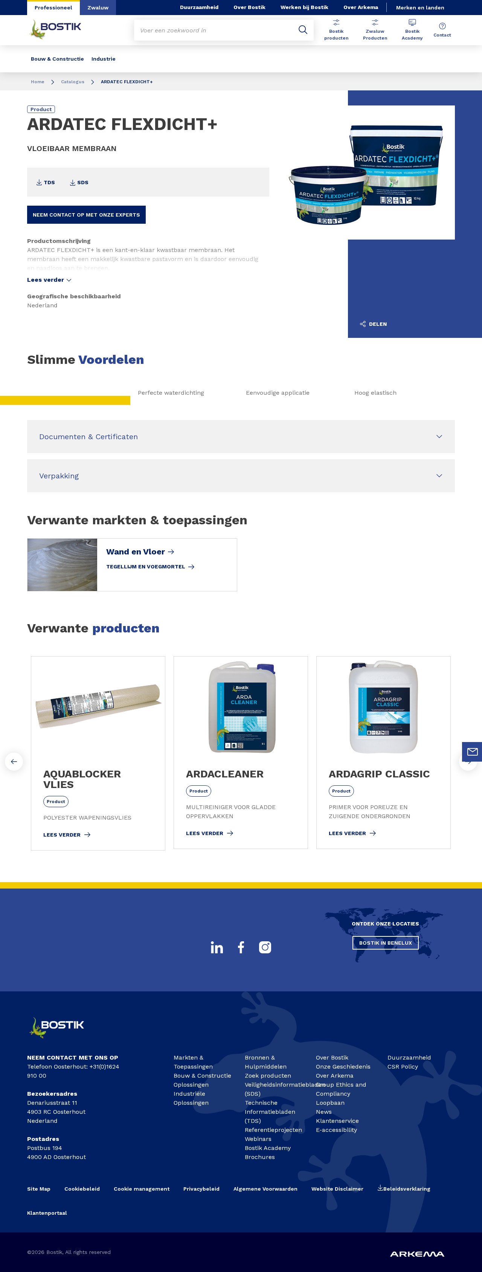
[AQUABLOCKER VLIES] (98, 753)
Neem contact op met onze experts (86, 215)
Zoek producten (268, 1075)
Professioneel (53, 8)
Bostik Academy (412, 35)
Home (37, 81)
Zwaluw (97, 8)
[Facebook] (241, 947)
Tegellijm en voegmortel (145, 566)
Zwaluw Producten (375, 35)
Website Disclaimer (337, 1189)
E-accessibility (336, 1129)
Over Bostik (249, 7)
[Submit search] (303, 30)
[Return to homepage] (61, 30)
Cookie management (141, 1189)
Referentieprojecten (273, 1129)
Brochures (260, 1157)
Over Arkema (360, 7)
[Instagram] (265, 947)
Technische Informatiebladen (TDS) (270, 1111)
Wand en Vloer (135, 552)
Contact (442, 35)
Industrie (104, 59)
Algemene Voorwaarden (265, 1189)
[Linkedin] (217, 947)
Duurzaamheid (199, 7)
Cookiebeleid (82, 1189)
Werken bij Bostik (304, 7)
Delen (377, 324)
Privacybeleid (201, 1189)
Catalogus (72, 81)
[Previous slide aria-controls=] (14, 762)
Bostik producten (336, 35)
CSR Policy (402, 1066)
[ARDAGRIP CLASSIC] (383, 753)
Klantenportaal (47, 1213)
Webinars (258, 1138)
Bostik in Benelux (385, 943)
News (324, 1111)
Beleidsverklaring (406, 1189)
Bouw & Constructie (57, 59)
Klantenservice (337, 1120)
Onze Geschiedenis (343, 1066)
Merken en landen (420, 8)
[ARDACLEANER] (241, 753)
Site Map (38, 1189)
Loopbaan (330, 1102)
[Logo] (62, 1040)
